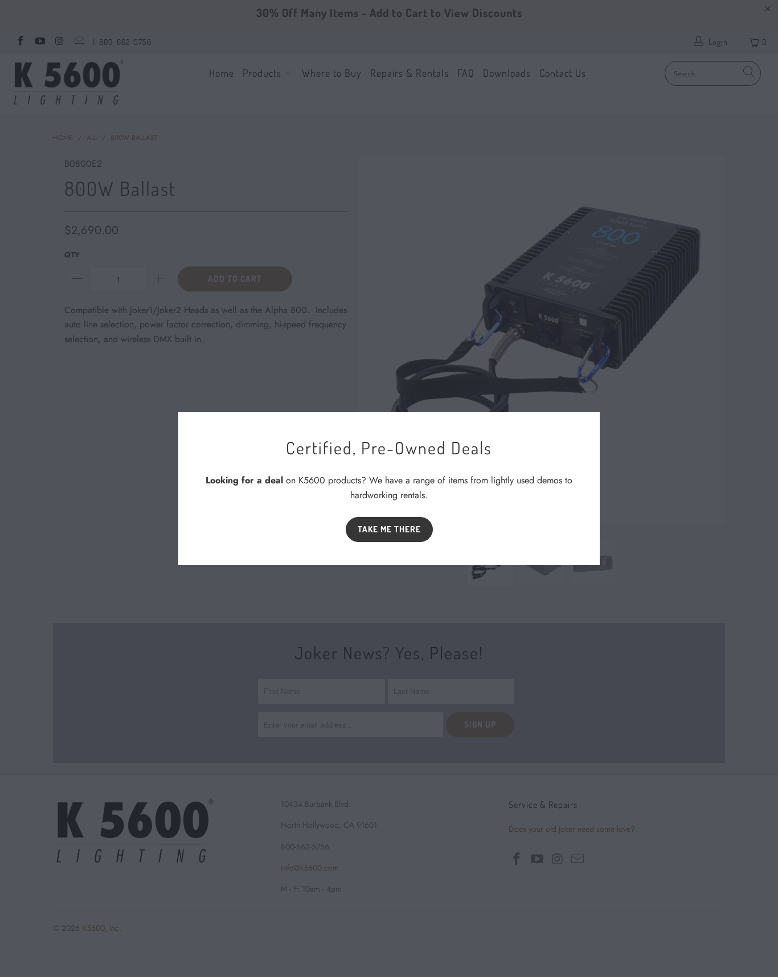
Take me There (389, 529)
